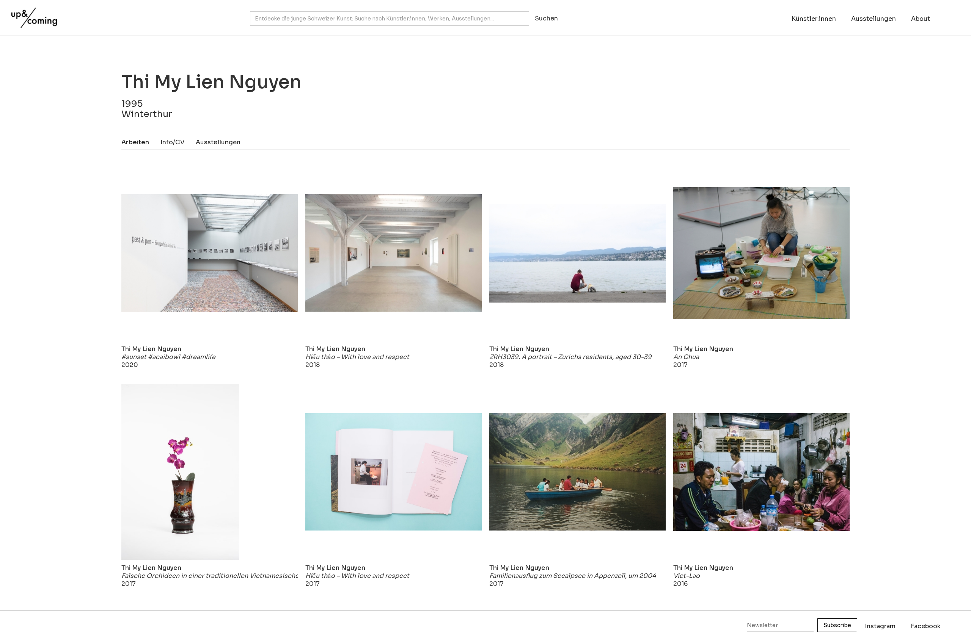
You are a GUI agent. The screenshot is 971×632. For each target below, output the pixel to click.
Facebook (926, 626)
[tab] (140, 142)
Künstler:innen (814, 19)
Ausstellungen (873, 19)
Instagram (880, 626)
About (920, 19)
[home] (32, 14)
